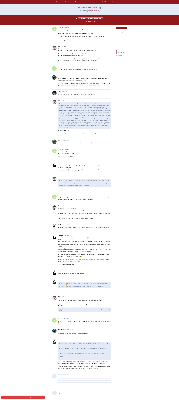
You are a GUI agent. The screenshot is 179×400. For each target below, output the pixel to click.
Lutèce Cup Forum (57, 2)
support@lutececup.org (94, 10)
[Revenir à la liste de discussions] (2, 2)
